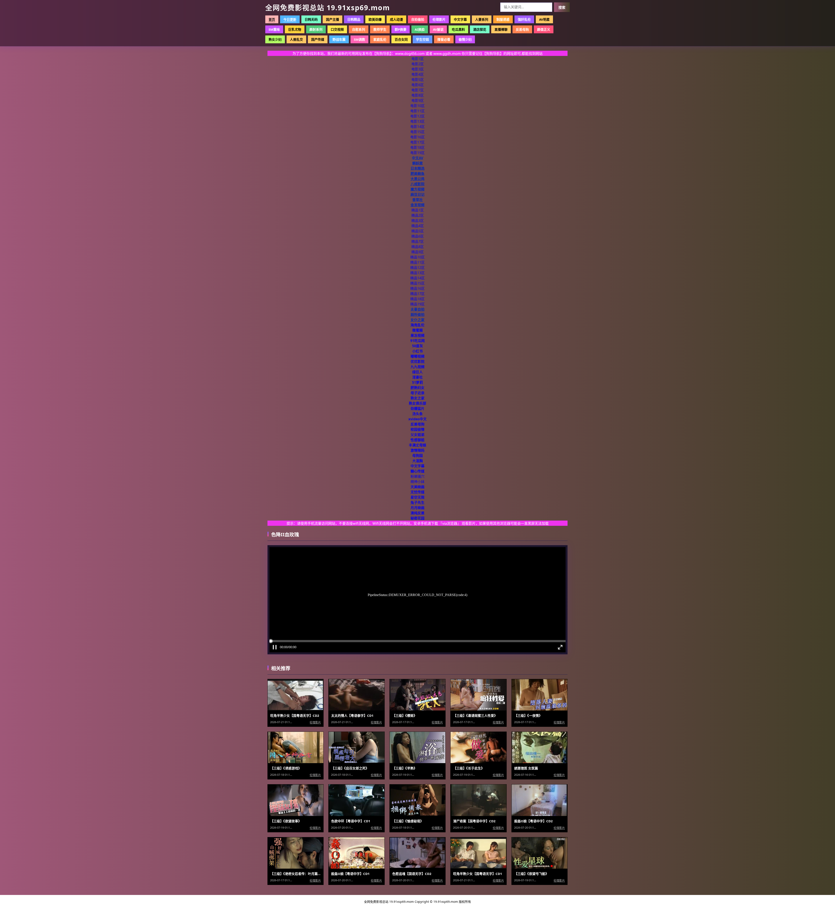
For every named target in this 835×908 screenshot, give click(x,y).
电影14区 (417, 126)
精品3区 (417, 220)
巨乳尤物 (294, 29)
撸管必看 (443, 39)
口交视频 (337, 29)
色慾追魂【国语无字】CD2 (411, 873)
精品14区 (417, 278)
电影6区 (417, 84)
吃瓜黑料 (458, 29)
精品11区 (417, 262)
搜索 (561, 7)
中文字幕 (460, 19)
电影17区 (417, 142)
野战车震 (339, 39)
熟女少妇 (275, 39)
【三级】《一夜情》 (528, 715)
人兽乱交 (296, 39)
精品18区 (417, 299)
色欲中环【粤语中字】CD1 (350, 821)
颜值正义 (543, 29)
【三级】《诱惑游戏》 (285, 768)
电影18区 (417, 147)
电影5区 (417, 79)
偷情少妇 (465, 39)
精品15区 (417, 283)
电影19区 (417, 152)
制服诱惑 (502, 19)
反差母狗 (522, 29)
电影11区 (417, 111)
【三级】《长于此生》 (468, 768)
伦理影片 (439, 19)
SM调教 (359, 39)
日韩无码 (311, 19)
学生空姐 (422, 39)
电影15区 (417, 131)
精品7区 (417, 241)
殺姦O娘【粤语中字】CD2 (533, 821)
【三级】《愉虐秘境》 (407, 821)
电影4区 (417, 74)
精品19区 (417, 304)
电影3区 (417, 69)
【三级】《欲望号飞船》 (531, 873)
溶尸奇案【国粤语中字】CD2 (474, 821)
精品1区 (417, 210)
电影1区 (417, 58)
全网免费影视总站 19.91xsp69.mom (327, 7)
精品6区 (417, 236)
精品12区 (417, 267)
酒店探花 (479, 29)
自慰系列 (358, 29)
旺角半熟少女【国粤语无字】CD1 (477, 873)
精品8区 (417, 246)
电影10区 (417, 105)
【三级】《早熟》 (404, 768)
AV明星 (544, 19)
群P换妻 (400, 29)
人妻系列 (481, 19)
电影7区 (417, 90)
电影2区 (417, 64)
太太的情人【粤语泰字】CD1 (352, 715)
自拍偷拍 (417, 19)
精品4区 (417, 225)
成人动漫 (396, 19)
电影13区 (417, 121)
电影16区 (417, 137)
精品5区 (417, 231)
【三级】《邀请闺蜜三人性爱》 (475, 715)
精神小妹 (417, 481)
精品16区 (417, 288)
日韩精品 (353, 19)
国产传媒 (317, 39)
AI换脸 (420, 29)
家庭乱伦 (379, 39)
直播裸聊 (501, 29)
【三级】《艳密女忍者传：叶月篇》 (295, 873)
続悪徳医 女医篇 (526, 768)
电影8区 (417, 95)
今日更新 (289, 19)
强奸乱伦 (524, 19)
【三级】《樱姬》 (404, 715)
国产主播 (332, 19)
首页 (272, 19)
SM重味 (274, 29)
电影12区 (417, 116)
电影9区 (417, 100)
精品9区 (417, 252)
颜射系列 (315, 29)
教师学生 (379, 29)
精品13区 (417, 272)
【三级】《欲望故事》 (285, 821)
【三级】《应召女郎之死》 (350, 768)
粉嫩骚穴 (417, 476)
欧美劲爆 (375, 19)
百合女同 (401, 39)
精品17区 (417, 293)
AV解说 (438, 29)
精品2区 (417, 215)
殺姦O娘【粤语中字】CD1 (350, 873)
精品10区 (417, 257)
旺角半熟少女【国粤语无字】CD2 (294, 715)
